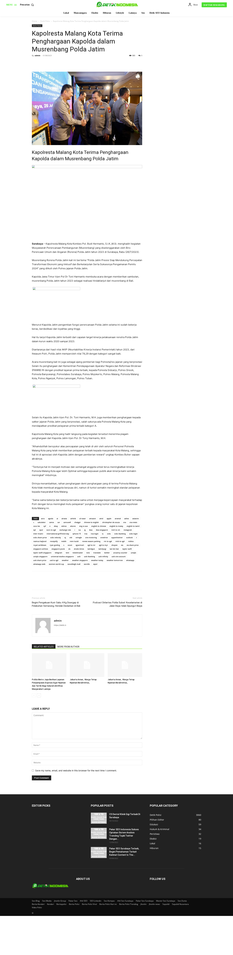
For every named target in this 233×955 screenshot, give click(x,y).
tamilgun (91, 549)
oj (65, 537)
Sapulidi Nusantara (180, 904)
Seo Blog (36, 900)
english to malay (116, 526)
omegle (79, 537)
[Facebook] (35, 62)
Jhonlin (143, 904)
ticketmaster (78, 552)
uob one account (119, 556)
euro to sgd (51, 530)
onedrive (104, 537)
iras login (94, 533)
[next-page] (39, 695)
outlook (129, 537)
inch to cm (115, 530)
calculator (42, 522)
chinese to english (91, 522)
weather (65, 560)
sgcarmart (80, 545)
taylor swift (127, 549)
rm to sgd (108, 541)
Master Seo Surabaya (165, 900)
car (58, 522)
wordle (87, 564)
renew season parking (91, 541)
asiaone (135, 518)
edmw (64, 526)
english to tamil (133, 526)
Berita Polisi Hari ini (108, 904)
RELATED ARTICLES (44, 646)
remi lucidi (74, 541)
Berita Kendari (38, 904)
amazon (92, 518)
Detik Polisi (45, 21)
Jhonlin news (154, 904)
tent (67, 552)
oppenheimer (117, 537)
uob (79, 556)
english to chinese (98, 526)
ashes (126, 518)
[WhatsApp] (57, 62)
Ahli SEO (83, 900)
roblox (131, 541)
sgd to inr (91, 545)
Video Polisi (37, 907)
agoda (50, 518)
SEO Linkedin (95, 900)
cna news (133, 522)
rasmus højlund (39, 541)
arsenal (118, 518)
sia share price (133, 545)
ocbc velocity (55, 537)
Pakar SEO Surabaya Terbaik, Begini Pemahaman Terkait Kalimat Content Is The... (124, 851)
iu (103, 533)
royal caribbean (39, 545)
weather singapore (80, 560)
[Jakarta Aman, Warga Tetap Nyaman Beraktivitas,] (87, 665)
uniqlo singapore (40, 556)
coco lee (36, 526)
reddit (63, 541)
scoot (70, 545)
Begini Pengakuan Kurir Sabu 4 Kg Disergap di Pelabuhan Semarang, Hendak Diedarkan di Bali (56, 604)
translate (97, 552)
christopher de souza (111, 522)
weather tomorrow (115, 560)
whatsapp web (39, 564)
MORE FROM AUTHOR (68, 646)
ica (79, 530)
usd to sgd (54, 560)
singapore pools (58, 549)
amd (101, 518)
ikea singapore (102, 530)
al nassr (82, 518)
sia (122, 545)
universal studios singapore (62, 556)
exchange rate (65, 530)
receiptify (54, 541)
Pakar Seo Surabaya (145, 900)
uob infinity (103, 556)
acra (43, 518)
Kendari (50, 904)
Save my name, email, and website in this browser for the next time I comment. (76, 770)
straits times (79, 549)
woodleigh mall (74, 564)
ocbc (109, 533)
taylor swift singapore (42, 552)
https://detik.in (60, 625)
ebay (56, 526)
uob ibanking (89, 556)
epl (34, 530)
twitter (107, 552)
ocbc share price (40, 537)
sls (69, 549)
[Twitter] (42, 62)
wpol (95, 564)
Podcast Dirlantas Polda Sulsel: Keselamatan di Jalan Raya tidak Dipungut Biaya (117, 604)
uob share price (39, 560)
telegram (58, 552)
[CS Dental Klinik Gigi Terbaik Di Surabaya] (99, 818)
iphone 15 (77, 533)
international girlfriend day (58, 533)
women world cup (56, 564)
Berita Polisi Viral (89, 904)
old (70, 537)
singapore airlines (40, 549)
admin (37, 55)
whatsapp (130, 560)
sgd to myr (103, 545)
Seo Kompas (109, 900)
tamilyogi (102, 549)
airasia (64, 518)
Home (34, 21)
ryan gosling (55, 545)
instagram (128, 530)
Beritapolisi (61, 904)
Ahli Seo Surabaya (125, 900)
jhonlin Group (60, 900)
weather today (97, 560)
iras (85, 533)
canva (51, 522)
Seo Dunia (182, 900)
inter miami (38, 533)
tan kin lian (114, 549)
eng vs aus (83, 526)
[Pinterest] (49, 62)
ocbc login (133, 533)
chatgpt (77, 522)
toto (88, 552)
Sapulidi (165, 904)
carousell (67, 522)
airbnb (73, 518)
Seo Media (47, 900)
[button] (27, 4)
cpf (44, 526)
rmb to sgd (120, 541)
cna (124, 522)
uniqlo (133, 552)
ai (57, 518)
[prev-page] (34, 695)
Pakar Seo (72, 900)
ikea (90, 530)
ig (85, 530)
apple (109, 518)
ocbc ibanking (120, 533)
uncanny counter (120, 552)
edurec (73, 526)
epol (41, 530)
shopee (114, 545)
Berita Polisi (74, 904)
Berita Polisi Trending (128, 904)
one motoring (91, 537)
